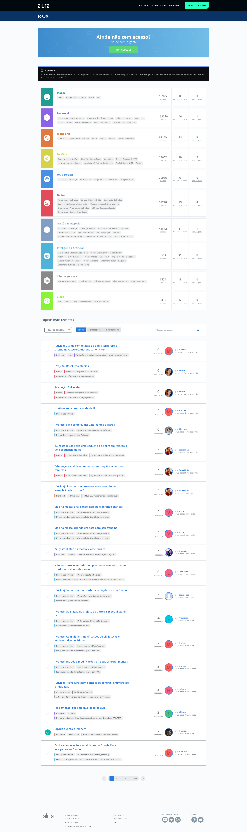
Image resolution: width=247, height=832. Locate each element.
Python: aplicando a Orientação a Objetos (97, 554)
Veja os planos (197, 5)
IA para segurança (138, 281)
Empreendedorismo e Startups (70, 236)
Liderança (73, 228)
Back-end (63, 113)
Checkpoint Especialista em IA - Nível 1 (72, 625)
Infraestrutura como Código (69, 163)
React (94, 138)
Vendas (116, 232)
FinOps (139, 163)
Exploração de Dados (113, 200)
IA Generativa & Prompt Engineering (72, 253)
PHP (137, 118)
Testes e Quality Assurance (124, 122)
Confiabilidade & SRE (124, 163)
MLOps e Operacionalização (103, 208)
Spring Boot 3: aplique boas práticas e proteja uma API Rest (101, 355)
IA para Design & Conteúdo (69, 261)
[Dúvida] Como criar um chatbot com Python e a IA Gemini (91, 590)
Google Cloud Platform (81, 301)
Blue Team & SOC (120, 281)
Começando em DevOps (68, 159)
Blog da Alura (71, 822)
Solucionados (112, 329)
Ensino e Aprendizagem (123, 236)
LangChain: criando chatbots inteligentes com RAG (78, 650)
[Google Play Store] (194, 820)
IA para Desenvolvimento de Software (106, 253)
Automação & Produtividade (70, 257)
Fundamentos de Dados (68, 200)
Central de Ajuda (72, 819)
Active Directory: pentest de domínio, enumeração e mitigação (83, 697)
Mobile (61, 93)
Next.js (112, 138)
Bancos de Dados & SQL (91, 200)
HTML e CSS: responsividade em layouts (100, 496)
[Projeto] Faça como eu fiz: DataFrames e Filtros (84, 424)
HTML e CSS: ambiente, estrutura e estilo (100, 734)
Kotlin (91, 98)
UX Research (85, 179)
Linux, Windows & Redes (91, 159)
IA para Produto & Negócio (123, 257)
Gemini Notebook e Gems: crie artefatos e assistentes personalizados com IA (90, 579)
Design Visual (99, 179)
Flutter (60, 98)
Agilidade (124, 228)
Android (82, 98)
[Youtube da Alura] (165, 820)
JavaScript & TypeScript (79, 138)
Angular (103, 138)
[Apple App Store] (201, 820)
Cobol (69, 122)
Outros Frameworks (126, 138)
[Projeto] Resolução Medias (71, 366)
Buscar (198, 330)
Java (111, 118)
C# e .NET (128, 118)
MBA (115, 822)
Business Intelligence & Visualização (72, 204)
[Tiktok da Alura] (184, 820)
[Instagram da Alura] (178, 820)
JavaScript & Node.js (102, 122)
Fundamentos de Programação (71, 118)
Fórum (43, 16)
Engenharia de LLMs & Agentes (113, 261)
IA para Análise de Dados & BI (97, 257)
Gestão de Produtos (66, 232)
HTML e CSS (62, 138)
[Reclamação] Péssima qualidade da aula (80, 707)
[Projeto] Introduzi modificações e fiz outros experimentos (91, 661)
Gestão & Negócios (69, 223)
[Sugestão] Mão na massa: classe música (79, 549)
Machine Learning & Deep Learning (104, 204)
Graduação (119, 815)
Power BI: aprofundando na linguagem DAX (75, 376)
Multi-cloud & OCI (101, 301)
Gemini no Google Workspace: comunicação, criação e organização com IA (88, 759)
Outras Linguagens (83, 122)
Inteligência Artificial (70, 248)
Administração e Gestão (107, 228)
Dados (61, 195)
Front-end (63, 133)
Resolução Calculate (67, 387)
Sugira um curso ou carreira (78, 826)
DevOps (62, 154)
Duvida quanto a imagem (70, 729)
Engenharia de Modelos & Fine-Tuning (73, 265)
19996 (135, 778)
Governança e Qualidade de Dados (72, 212)
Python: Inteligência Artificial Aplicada (72, 435)
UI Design (73, 179)
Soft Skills (62, 228)
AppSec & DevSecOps (67, 281)
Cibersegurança (67, 276)
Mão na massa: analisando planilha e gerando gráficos (88, 506)
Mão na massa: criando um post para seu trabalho (85, 528)
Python (118, 118)
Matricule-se (123, 49)
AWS (60, 301)
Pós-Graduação (121, 819)
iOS (98, 98)
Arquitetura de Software (96, 118)
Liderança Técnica (87, 228)
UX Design (62, 179)
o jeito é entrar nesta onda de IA (74, 408)
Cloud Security (85, 281)
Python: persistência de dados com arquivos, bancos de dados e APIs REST (88, 718)
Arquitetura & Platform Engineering (98, 163)
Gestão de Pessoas (86, 232)
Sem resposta (95, 329)
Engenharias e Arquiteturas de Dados (73, 208)
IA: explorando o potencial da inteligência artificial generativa (82, 517)
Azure (67, 301)
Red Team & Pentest (102, 281)
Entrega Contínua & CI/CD (126, 159)
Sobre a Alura (71, 815)
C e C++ (61, 122)
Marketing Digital (103, 232)
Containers (108, 159)
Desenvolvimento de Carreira (98, 236)
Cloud (60, 296)
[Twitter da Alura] (171, 820)
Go (143, 118)
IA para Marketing (91, 261)
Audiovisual (112, 179)
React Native (71, 98)
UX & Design (65, 174)
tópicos (163, 99)
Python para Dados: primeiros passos (107, 455)
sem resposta (197, 99)
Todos (81, 329)
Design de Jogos (127, 179)
